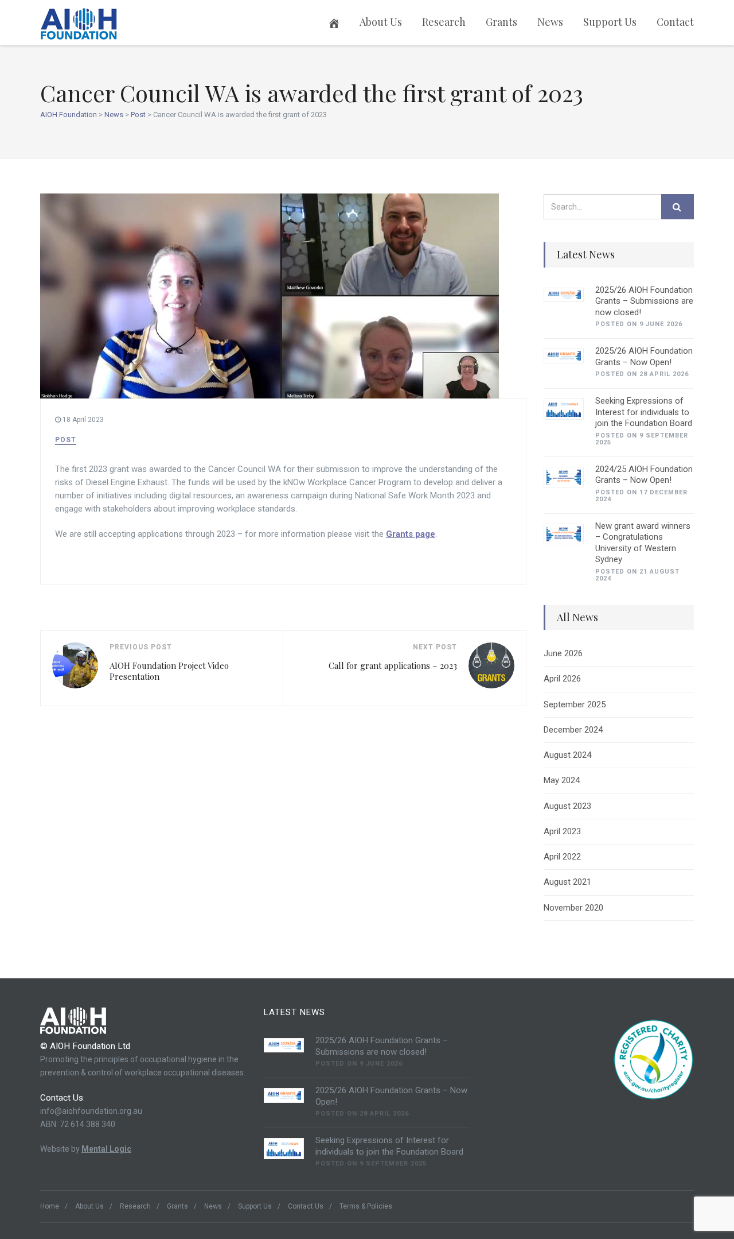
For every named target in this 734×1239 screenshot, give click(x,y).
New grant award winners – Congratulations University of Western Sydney (642, 543)
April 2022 (562, 856)
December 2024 (573, 730)
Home (49, 1206)
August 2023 (567, 806)
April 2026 (562, 678)
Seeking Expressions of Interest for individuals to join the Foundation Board (643, 412)
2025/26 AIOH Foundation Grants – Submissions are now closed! (644, 301)
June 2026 (563, 653)
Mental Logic (106, 1148)
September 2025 (575, 704)
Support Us (610, 22)
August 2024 (567, 755)
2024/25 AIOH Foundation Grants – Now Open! (644, 475)
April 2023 (562, 831)
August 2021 (567, 882)
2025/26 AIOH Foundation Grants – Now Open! (644, 356)
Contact (675, 22)
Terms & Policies (365, 1206)
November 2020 (573, 908)
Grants (501, 22)
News (550, 22)
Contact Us (305, 1206)
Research (444, 22)
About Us (381, 22)
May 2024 (562, 780)
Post (65, 440)
